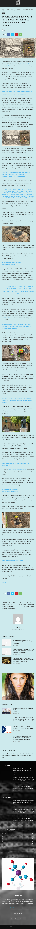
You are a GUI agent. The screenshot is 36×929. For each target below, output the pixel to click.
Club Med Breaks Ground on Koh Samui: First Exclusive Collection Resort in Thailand (23, 710)
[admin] (3, 30)
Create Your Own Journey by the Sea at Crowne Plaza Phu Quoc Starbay (26, 604)
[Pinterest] (16, 34)
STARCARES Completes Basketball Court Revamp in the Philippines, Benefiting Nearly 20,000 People (22, 738)
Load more (17, 745)
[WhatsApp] (20, 34)
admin (6, 30)
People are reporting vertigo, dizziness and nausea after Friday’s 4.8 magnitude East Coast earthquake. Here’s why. (17, 755)
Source (4, 582)
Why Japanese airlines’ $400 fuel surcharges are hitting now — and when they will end (23, 642)
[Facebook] (8, 34)
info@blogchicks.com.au (14, 907)
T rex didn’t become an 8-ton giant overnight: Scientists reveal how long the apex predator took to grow (23, 659)
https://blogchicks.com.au (18, 629)
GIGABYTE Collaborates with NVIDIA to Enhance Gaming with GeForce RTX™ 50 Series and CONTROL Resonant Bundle (23, 719)
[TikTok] (20, 918)
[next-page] (5, 667)
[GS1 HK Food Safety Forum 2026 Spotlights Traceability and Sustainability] (6, 729)
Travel (7, 9)
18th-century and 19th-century (18, 470)
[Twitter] (12, 34)
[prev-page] (3, 667)
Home (3, 9)
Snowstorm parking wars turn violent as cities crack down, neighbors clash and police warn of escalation (23, 651)
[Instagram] (16, 918)
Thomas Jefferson (7, 318)
